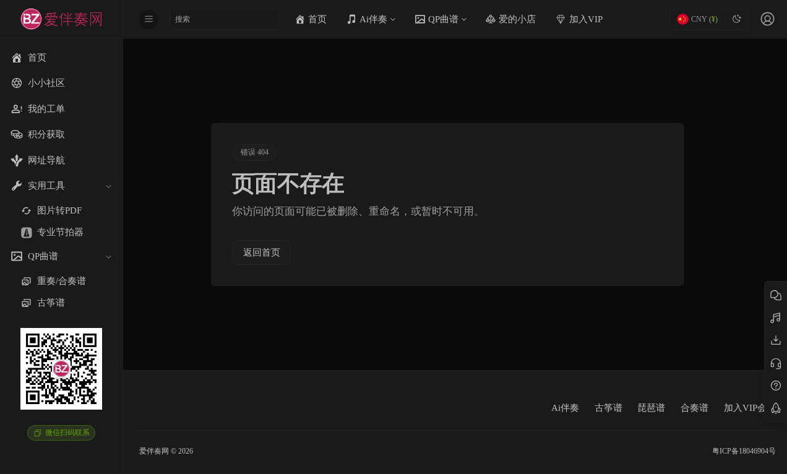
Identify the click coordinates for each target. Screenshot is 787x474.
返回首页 (261, 252)
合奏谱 (694, 408)
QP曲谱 (43, 256)
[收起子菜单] (108, 186)
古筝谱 (608, 408)
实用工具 (46, 186)
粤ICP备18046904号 (744, 451)
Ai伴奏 (565, 408)
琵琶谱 (651, 408)
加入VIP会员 (750, 408)
